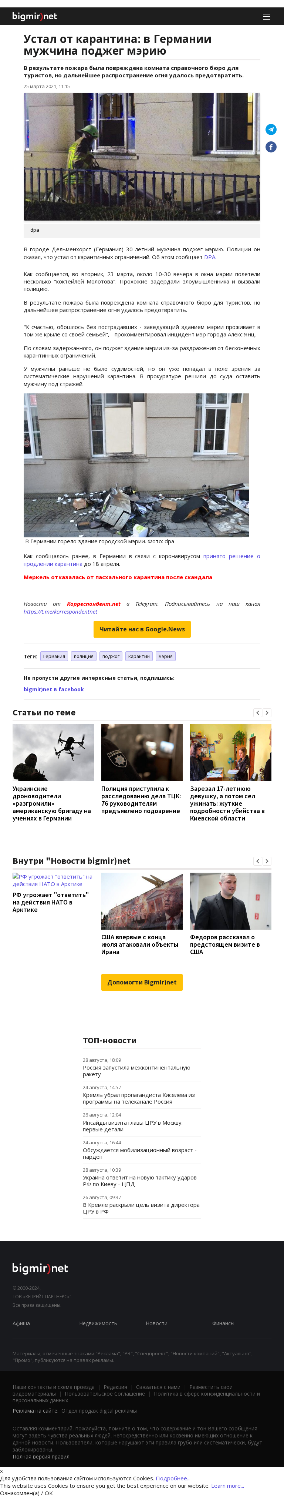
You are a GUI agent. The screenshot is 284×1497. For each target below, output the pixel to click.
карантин (139, 656)
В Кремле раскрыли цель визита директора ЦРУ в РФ (141, 1208)
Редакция (115, 1386)
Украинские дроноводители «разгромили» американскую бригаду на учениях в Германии (52, 803)
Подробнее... (173, 1478)
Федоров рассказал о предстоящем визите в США (225, 944)
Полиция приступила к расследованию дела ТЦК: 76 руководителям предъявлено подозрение (141, 799)
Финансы (223, 1323)
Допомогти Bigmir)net (142, 982)
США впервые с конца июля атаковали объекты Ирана (139, 944)
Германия (54, 656)
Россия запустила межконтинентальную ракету (136, 1071)
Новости (157, 1323)
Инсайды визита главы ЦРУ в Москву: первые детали (133, 1126)
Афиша (21, 1323)
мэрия (166, 656)
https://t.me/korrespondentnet (60, 611)
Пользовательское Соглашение (105, 1393)
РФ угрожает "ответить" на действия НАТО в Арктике (51, 902)
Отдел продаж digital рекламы (99, 1410)
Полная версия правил (41, 1456)
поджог (110, 656)
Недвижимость (98, 1323)
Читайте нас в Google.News (142, 629)
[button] (257, 712)
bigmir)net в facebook (54, 689)
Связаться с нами (158, 1386)
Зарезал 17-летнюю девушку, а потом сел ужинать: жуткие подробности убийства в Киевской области (227, 803)
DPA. (210, 257)
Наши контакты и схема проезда (54, 1386)
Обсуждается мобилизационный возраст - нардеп (140, 1153)
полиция (84, 656)
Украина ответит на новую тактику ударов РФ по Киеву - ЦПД (140, 1181)
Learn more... (227, 1485)
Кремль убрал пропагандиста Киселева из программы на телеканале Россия (139, 1098)
